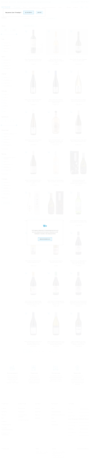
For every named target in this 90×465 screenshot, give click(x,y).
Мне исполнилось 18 (45, 239)
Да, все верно (28, 12)
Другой (39, 12)
